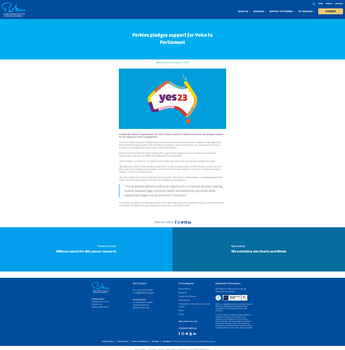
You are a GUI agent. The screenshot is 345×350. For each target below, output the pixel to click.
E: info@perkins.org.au (143, 292)
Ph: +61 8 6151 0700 (143, 290)
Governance (122, 341)
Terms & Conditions (139, 341)
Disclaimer (166, 341)
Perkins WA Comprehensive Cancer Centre (194, 305)
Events (329, 4)
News (320, 4)
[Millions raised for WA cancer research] (86, 249)
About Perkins (184, 288)
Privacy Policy (108, 341)
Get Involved (184, 300)
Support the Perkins (187, 296)
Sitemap (155, 341)
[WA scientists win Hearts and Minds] (258, 249)
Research (182, 292)
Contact (339, 4)
